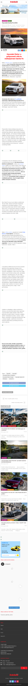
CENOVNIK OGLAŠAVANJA (7, 650)
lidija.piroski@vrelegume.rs (10, 645)
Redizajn (18, 26)
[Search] (26, 2)
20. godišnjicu (18, 99)
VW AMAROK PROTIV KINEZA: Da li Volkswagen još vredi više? (13, 429)
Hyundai (13, 25)
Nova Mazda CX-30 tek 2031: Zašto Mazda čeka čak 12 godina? (14, 493)
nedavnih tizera (8, 62)
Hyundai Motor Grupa (6, 26)
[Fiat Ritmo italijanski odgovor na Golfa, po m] (7, 586)
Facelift (10, 25)
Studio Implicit (19, 684)
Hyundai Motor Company (20, 25)
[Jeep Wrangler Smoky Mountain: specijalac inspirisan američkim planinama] (14, 450)
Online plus (10, 489)
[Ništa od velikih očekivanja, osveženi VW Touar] (7, 573)
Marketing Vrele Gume (14, 678)
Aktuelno (5, 20)
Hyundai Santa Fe (13, 26)
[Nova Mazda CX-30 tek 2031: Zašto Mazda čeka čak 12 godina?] (14, 481)
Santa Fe (22, 26)
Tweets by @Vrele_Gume (7, 614)
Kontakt (21, 678)
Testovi (2, 625)
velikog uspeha (8, 232)
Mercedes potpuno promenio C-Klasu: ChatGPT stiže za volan (13, 523)
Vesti (10, 20)
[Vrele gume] (14, 675)
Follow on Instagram (15, 607)
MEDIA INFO (3, 652)
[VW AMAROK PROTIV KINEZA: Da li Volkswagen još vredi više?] (14, 418)
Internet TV (3, 636)
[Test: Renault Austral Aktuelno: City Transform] (20, 586)
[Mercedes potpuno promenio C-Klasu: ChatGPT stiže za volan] (14, 512)
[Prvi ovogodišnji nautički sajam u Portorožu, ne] (7, 599)
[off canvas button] (1, 2)
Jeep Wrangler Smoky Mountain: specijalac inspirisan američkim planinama (13, 461)
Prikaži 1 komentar (8, 392)
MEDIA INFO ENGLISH (6, 653)
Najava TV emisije (12, 426)
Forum (2, 632)
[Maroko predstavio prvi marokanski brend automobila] (20, 573)
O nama (7, 678)
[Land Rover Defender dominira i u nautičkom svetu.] (20, 599)
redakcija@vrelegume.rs (9, 647)
